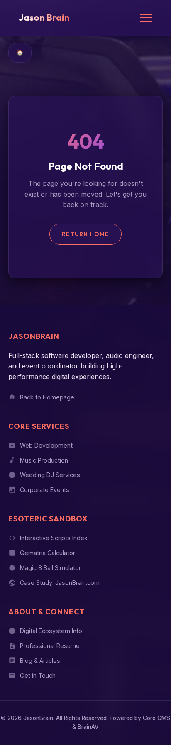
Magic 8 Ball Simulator (50, 567)
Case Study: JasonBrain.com (60, 582)
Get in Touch (38, 675)
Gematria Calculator (47, 552)
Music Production (44, 460)
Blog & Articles (40, 660)
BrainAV (88, 726)
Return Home (85, 234)
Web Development (46, 445)
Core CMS (156, 718)
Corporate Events (44, 489)
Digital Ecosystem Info (51, 630)
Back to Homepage (47, 397)
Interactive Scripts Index (54, 537)
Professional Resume (50, 645)
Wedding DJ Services (50, 474)
